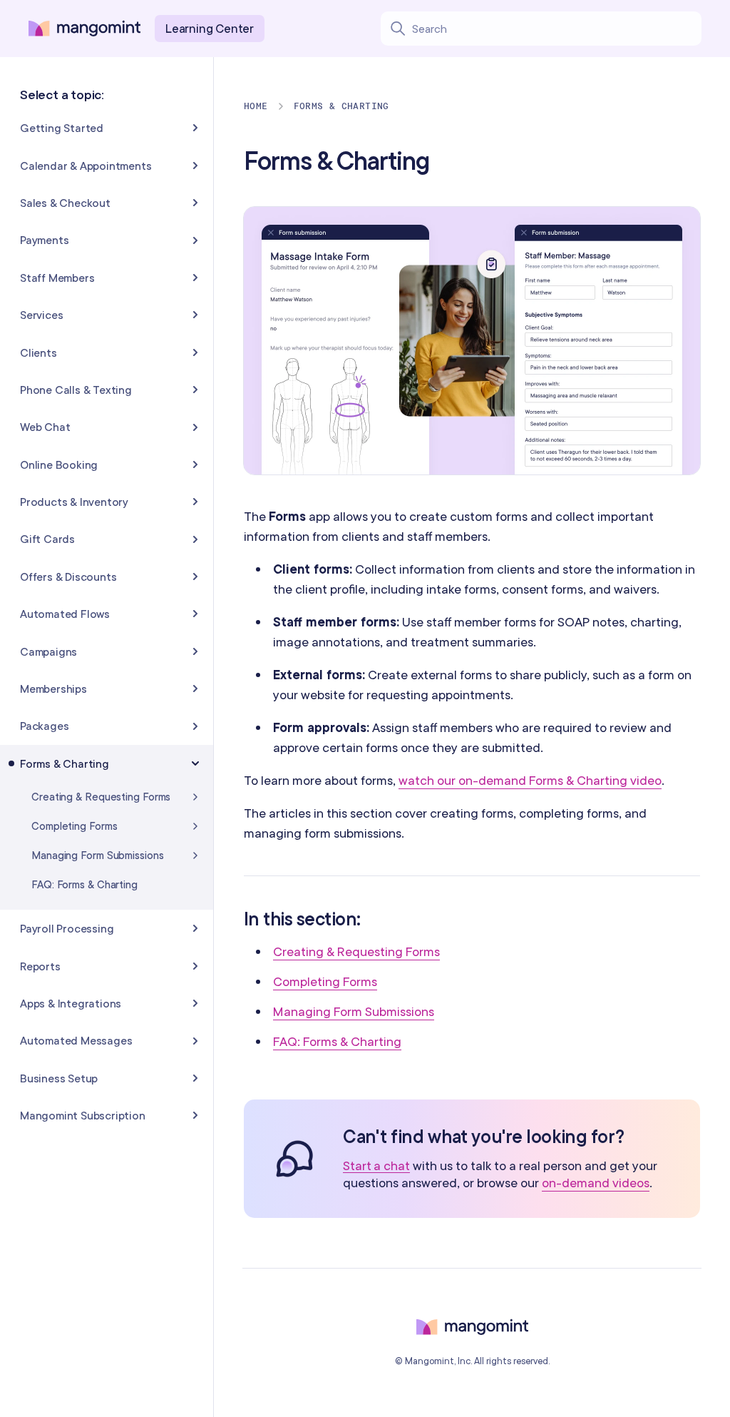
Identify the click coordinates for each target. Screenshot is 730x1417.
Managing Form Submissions (353, 1011)
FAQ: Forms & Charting (337, 1041)
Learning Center (209, 28)
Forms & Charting (341, 106)
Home (256, 106)
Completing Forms (325, 981)
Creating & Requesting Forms (356, 951)
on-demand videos (595, 1182)
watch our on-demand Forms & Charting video (530, 780)
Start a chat (376, 1166)
